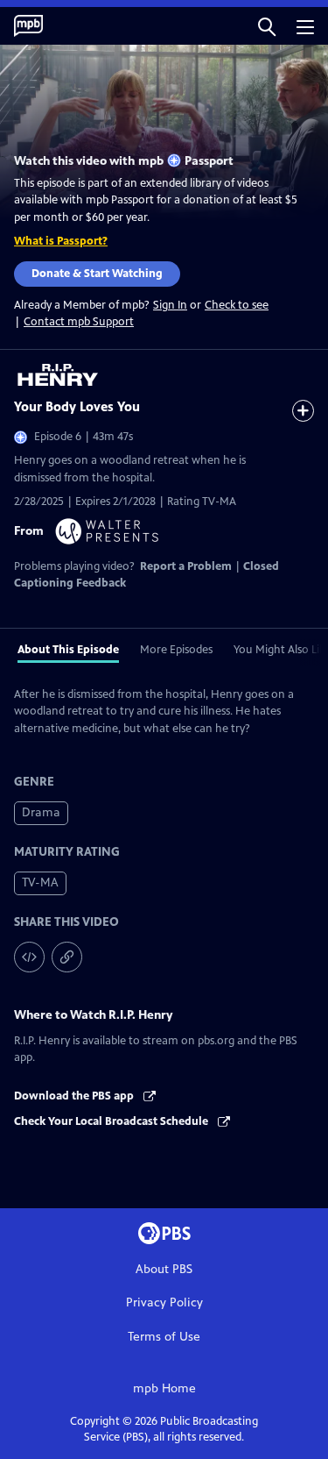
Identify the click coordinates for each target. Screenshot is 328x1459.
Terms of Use (164, 1336)
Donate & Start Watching (97, 274)
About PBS (164, 1269)
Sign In (170, 305)
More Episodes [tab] (176, 650)
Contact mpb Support (79, 322)
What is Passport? (61, 241)
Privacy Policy (164, 1302)
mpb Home (164, 1388)
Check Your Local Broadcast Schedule (112, 1121)
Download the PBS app (75, 1096)
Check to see (237, 305)
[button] (267, 26)
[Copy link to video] (67, 957)
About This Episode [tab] (68, 650)
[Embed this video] (29, 957)
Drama (41, 812)
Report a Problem (186, 566)
